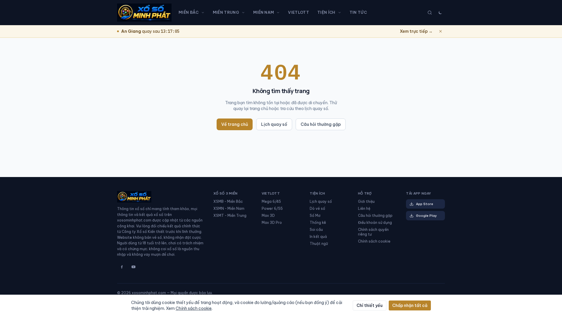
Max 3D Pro (272, 222)
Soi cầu (316, 229)
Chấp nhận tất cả (409, 305)
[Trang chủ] (144, 13)
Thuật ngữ (319, 243)
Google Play (426, 216)
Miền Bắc (189, 12)
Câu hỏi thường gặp (321, 124)
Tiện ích (326, 12)
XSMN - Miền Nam (228, 208)
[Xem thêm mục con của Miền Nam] (279, 12)
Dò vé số (317, 208)
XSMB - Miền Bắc (228, 201)
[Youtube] (133, 267)
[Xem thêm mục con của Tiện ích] (341, 12)
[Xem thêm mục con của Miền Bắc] (204, 12)
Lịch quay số (274, 124)
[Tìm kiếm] (429, 12)
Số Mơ (315, 215)
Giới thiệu (366, 201)
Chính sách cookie (374, 241)
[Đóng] (440, 31)
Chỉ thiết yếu (370, 305)
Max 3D (268, 215)
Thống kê (318, 222)
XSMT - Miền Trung (229, 215)
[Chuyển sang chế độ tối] (440, 12)
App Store (424, 204)
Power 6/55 (272, 208)
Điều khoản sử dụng (375, 222)
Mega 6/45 (271, 201)
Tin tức (358, 12)
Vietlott (298, 12)
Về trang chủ (234, 124)
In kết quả (318, 236)
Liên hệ (364, 208)
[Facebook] (121, 267)
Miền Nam (263, 12)
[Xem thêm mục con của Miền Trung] (244, 12)
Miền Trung (226, 12)
